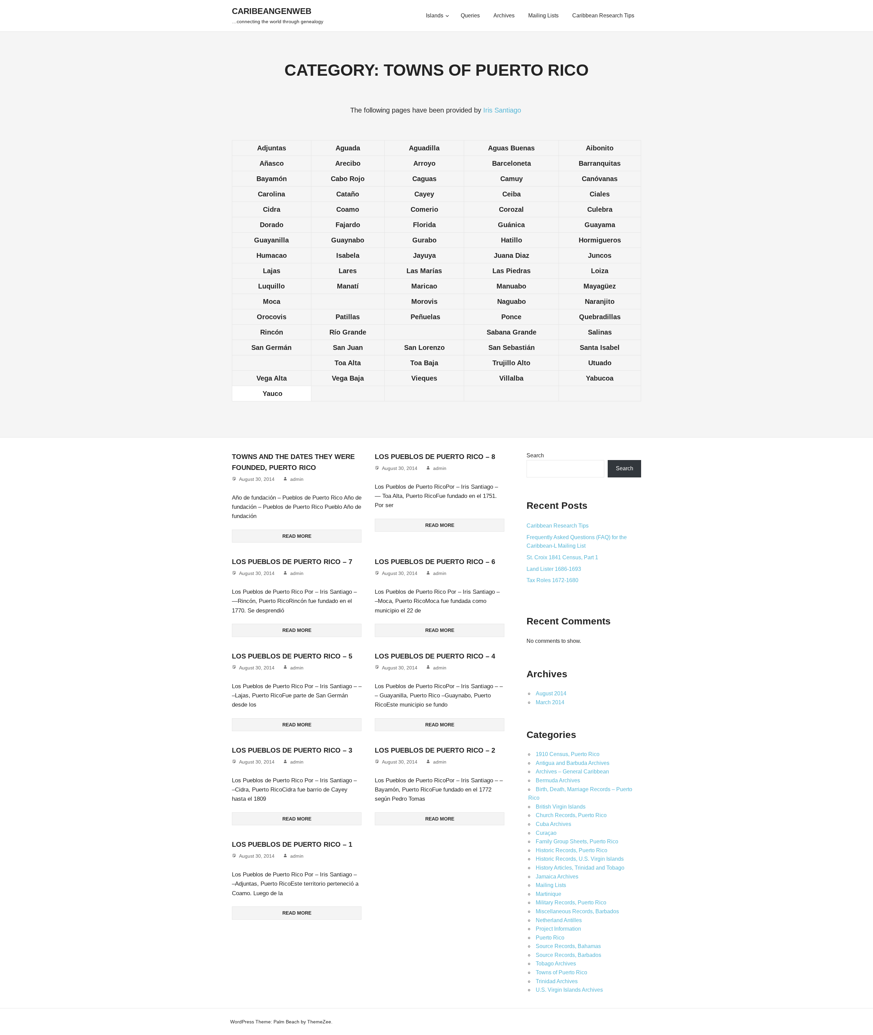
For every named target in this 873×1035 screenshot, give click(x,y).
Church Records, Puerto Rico (571, 815)
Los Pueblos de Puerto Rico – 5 (292, 656)
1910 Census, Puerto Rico (568, 754)
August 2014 (551, 693)
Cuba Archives (553, 824)
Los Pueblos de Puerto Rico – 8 (435, 456)
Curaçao (546, 833)
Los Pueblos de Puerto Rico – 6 (435, 561)
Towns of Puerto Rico (561, 972)
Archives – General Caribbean (572, 771)
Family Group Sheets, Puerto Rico (577, 841)
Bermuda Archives (558, 780)
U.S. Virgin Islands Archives (569, 990)
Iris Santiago (503, 110)
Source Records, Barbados (568, 955)
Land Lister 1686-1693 (554, 569)
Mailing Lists (543, 15)
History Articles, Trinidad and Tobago (580, 868)
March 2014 (550, 702)
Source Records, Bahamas (568, 946)
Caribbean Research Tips (603, 15)
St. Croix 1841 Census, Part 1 (562, 557)
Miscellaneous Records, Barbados (577, 911)
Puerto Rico (550, 938)
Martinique (548, 894)
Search (535, 455)
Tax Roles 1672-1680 (552, 580)
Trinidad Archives (557, 981)
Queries (470, 15)
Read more (296, 536)
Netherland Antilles (559, 920)
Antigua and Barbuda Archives (572, 763)
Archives (504, 15)
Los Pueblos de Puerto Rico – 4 (435, 656)
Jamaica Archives (557, 876)
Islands (434, 15)
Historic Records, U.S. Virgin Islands (580, 859)
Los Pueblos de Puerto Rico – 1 (292, 844)
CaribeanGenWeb (271, 11)
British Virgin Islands (561, 807)
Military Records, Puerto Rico (571, 902)
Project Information (558, 929)
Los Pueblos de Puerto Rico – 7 (292, 561)
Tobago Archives (556, 963)
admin (297, 479)
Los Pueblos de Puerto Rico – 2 (435, 750)
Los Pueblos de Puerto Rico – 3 (292, 750)
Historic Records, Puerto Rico (571, 850)
